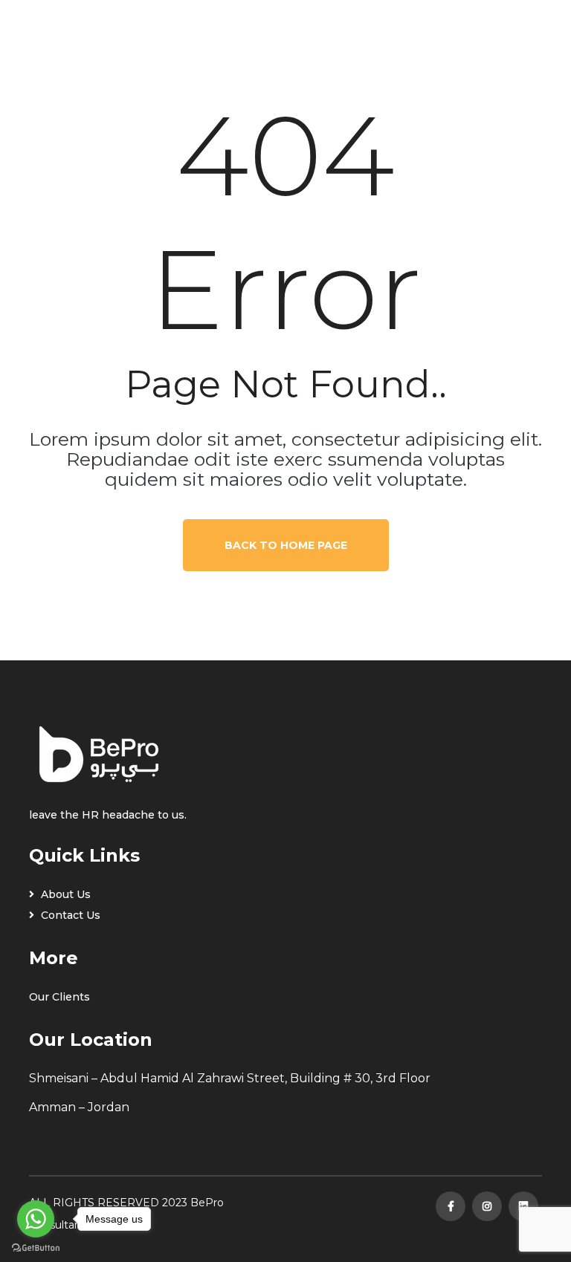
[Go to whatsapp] (35, 1218)
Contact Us (69, 915)
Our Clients (59, 997)
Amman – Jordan (79, 1107)
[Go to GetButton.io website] (35, 1247)
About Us (64, 894)
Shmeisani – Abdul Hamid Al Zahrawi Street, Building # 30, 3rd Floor (229, 1078)
